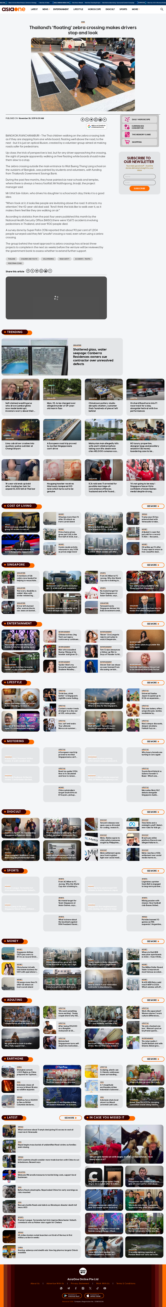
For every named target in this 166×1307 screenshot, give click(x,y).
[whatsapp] (96, 120)
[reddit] (100, 120)
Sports (123, 9)
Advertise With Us (55, 1283)
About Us (35, 1283)
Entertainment (61, 9)
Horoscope (94, 9)
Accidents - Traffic (83, 259)
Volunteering (48, 259)
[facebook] (82, 120)
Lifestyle (78, 9)
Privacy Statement (80, 1283)
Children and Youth (29, 259)
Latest (34, 9)
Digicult (110, 9)
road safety (65, 259)
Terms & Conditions (125, 1283)
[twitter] (87, 120)
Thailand (11, 259)
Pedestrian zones (15, 263)
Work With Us (102, 1283)
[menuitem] (34, 9)
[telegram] (91, 120)
